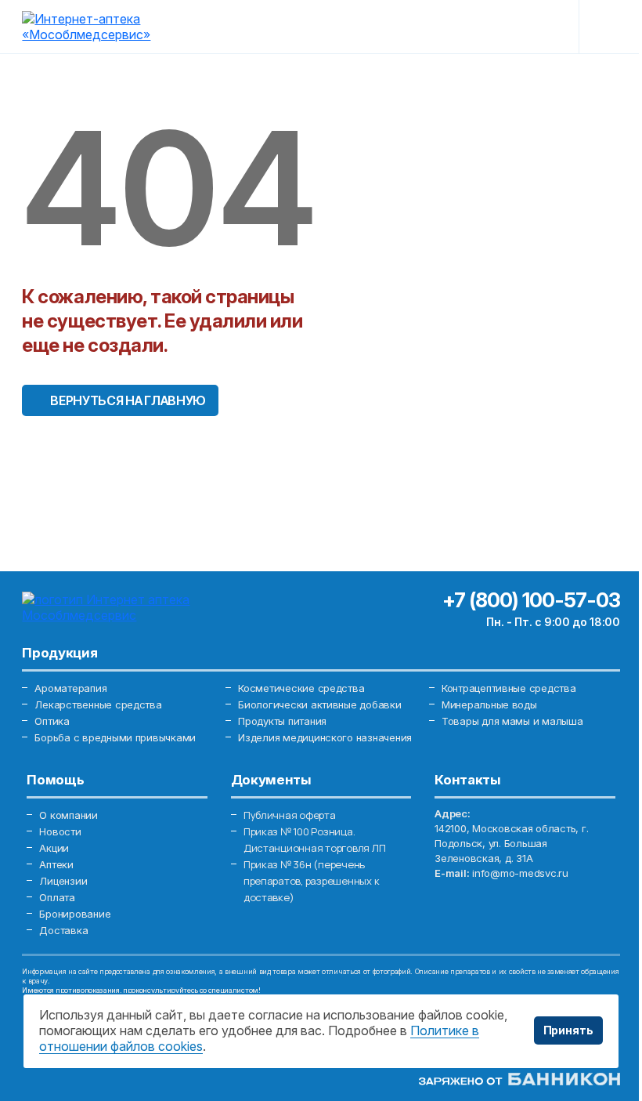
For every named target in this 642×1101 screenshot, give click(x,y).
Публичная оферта (289, 815)
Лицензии (63, 881)
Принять (568, 1030)
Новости (60, 831)
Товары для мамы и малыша (512, 721)
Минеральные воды (489, 704)
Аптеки (56, 864)
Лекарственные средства (97, 704)
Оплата (56, 897)
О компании (68, 815)
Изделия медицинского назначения (325, 737)
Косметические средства (301, 688)
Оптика (51, 721)
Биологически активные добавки (319, 704)
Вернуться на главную (128, 400)
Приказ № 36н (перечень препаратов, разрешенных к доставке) (311, 880)
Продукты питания (282, 721)
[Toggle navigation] (607, 26)
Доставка (63, 930)
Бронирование (74, 913)
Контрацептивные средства (509, 688)
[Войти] (434, 26)
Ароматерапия (70, 688)
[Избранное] (487, 26)
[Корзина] (540, 26)
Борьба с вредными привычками (115, 737)
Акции (54, 848)
